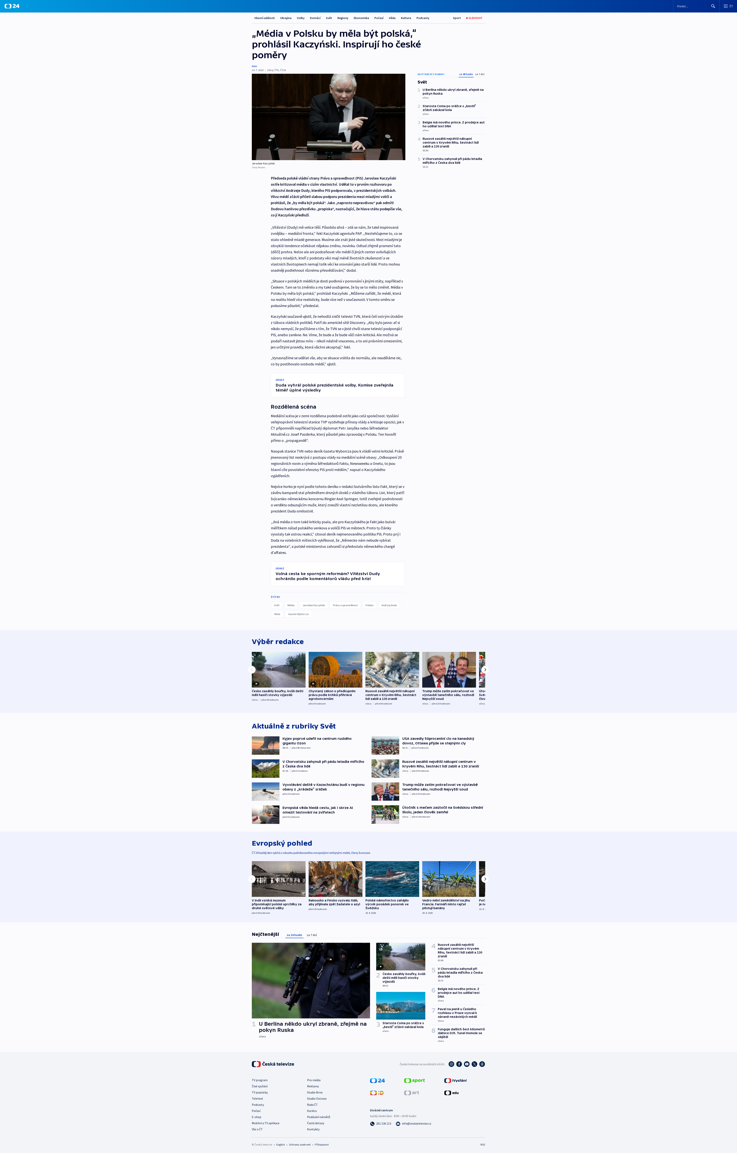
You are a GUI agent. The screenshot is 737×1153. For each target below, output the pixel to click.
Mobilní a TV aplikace (265, 1123)
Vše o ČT (257, 1129)
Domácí (315, 18)
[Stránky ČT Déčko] (377, 1092)
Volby (301, 18)
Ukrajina (286, 18)
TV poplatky (260, 1092)
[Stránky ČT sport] (414, 1080)
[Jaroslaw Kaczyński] (328, 117)
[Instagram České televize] (451, 1064)
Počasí (378, 18)
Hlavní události (264, 18)
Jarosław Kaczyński (313, 605)
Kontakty (313, 1129)
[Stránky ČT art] (411, 1092)
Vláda (277, 614)
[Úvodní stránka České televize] (273, 1064)
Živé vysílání (260, 1086)
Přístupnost (322, 1144)
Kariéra (312, 1111)
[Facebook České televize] (459, 1064)
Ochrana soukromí (300, 1144)
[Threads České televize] (482, 1064)
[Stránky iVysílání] (455, 1080)
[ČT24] (12, 6)
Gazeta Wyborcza (298, 614)
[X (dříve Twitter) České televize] (474, 1064)
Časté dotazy (315, 1123)
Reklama (313, 1086)
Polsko (369, 605)
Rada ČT (312, 1105)
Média (291, 605)
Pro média (314, 1080)
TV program (260, 1080)
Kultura (406, 18)
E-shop (256, 1117)
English (280, 1144)
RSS (483, 1144)
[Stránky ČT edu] (451, 1092)
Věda (392, 18)
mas (254, 66)
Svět (329, 18)
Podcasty (422, 18)
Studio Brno (315, 1092)
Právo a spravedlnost (345, 605)
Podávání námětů (318, 1117)
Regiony (342, 18)
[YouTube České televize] (467, 1064)
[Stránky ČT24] (377, 1080)
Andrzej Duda (389, 605)
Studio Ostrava (316, 1098)
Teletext (257, 1098)
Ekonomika (361, 18)
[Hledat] (713, 6)
